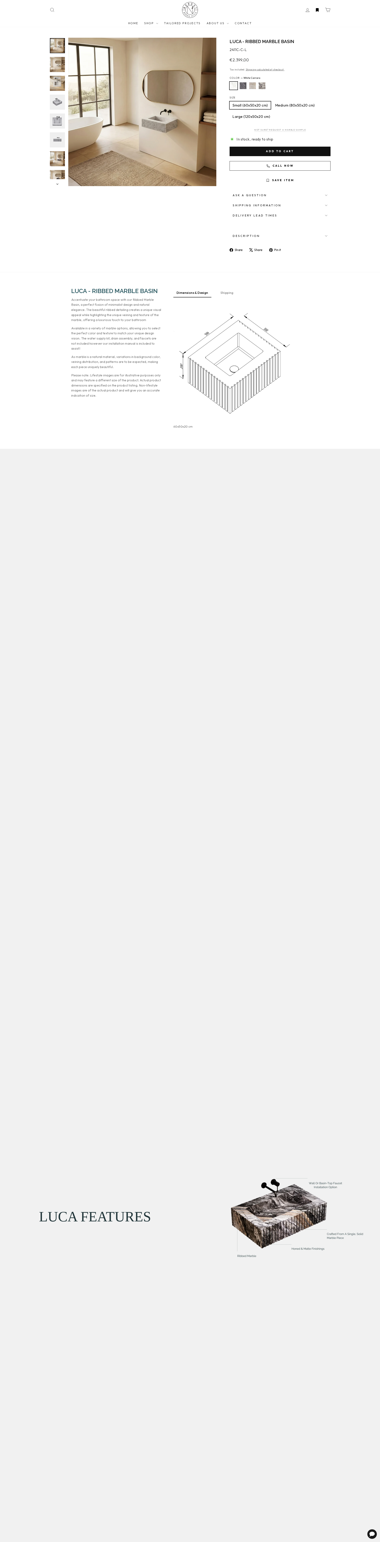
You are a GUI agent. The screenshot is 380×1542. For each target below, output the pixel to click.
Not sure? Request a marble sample (280, 129)
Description (246, 236)
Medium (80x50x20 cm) (295, 105)
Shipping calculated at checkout (265, 69)
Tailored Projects (182, 23)
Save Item (282, 180)
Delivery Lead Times (255, 215)
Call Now (282, 165)
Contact (243, 23)
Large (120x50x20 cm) (251, 116)
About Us (216, 23)
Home (133, 23)
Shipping (227, 293)
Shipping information (257, 205)
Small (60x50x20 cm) (250, 105)
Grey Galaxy (243, 86)
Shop (149, 23)
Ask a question (250, 195)
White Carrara (234, 86)
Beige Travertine (252, 86)
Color (245, 77)
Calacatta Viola (262, 86)
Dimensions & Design (192, 293)
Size (232, 97)
